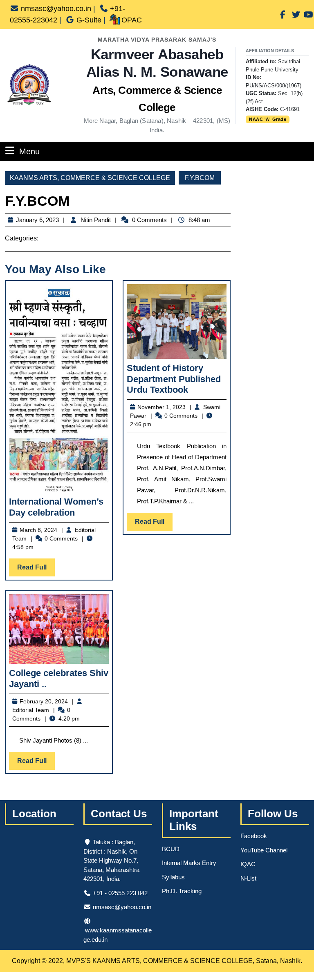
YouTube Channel (263, 850)
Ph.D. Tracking (182, 890)
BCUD (170, 848)
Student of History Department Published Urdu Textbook (174, 379)
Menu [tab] (29, 151)
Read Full (36, 569)
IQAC (248, 864)
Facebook (253, 835)
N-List (248, 878)
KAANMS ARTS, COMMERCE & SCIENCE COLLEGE (90, 177)
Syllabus (173, 877)
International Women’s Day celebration (56, 506)
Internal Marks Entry (189, 862)
